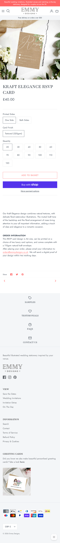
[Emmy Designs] (30, 11)
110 (50, 155)
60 (51, 147)
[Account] (51, 11)
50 (40, 147)
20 (7, 147)
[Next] (55, 280)
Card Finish (8, 127)
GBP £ (8, 526)
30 (18, 147)
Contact (6, 428)
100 (40, 155)
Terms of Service (10, 432)
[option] (30, 50)
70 (7, 155)
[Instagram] (9, 377)
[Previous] (4, 280)
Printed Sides (9, 114)
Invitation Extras (10, 402)
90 (29, 155)
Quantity (6, 141)
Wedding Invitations (12, 398)
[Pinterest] (15, 377)
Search (6, 424)
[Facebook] (4, 377)
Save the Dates (9, 393)
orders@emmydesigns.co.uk (15, 252)
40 (29, 147)
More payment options (30, 191)
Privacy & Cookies (11, 441)
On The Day (8, 406)
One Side (9, 120)
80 (18, 155)
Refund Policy (9, 437)
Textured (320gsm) (13, 133)
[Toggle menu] (3, 11)
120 (7, 163)
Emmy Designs (14, 533)
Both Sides (24, 120)
